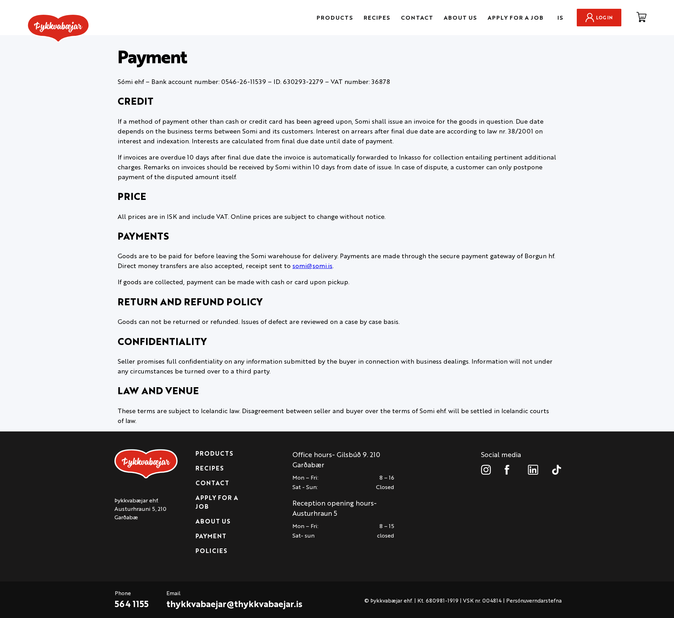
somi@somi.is (312, 265)
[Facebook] (509, 470)
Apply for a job (515, 17)
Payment (211, 536)
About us (460, 17)
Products (335, 17)
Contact (417, 17)
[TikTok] (556, 470)
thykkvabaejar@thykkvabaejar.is (234, 603)
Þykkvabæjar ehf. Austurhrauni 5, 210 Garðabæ (140, 508)
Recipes (377, 17)
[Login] (641, 17)
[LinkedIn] (533, 470)
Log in (604, 17)
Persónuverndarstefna (534, 600)
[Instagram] (486, 470)
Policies (211, 550)
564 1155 (131, 603)
